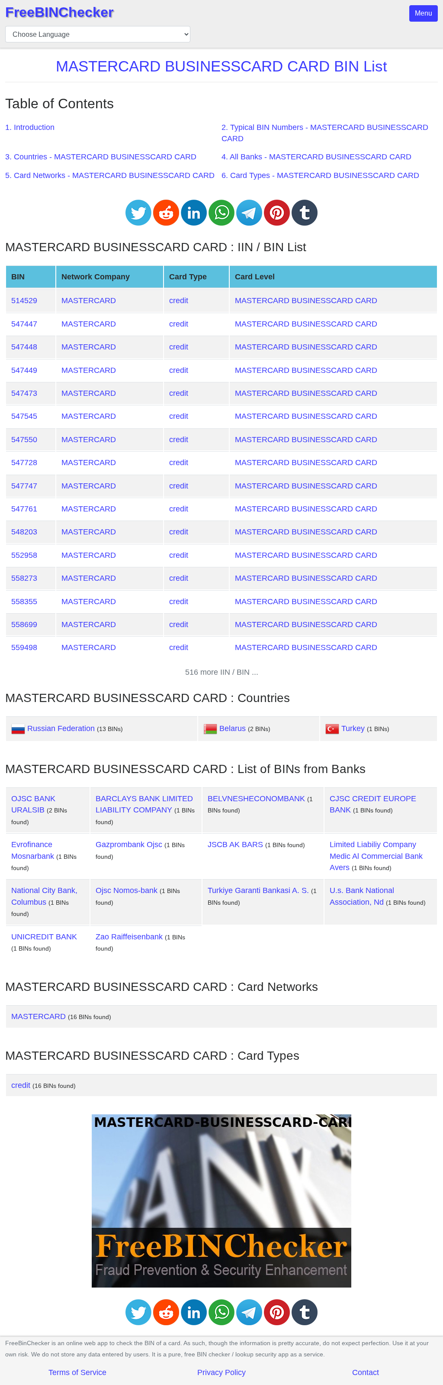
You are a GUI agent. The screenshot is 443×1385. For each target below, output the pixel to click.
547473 (24, 393)
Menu (423, 13)
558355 (24, 601)
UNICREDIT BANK (44, 936)
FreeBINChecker (59, 12)
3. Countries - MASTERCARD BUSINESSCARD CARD (100, 156)
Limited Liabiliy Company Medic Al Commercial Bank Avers (376, 856)
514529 (24, 300)
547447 (24, 324)
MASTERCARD (88, 300)
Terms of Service (77, 1372)
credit (178, 300)
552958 (24, 555)
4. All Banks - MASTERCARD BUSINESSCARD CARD (316, 156)
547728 (24, 462)
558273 (24, 578)
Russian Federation (61, 728)
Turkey (353, 728)
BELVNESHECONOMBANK (256, 798)
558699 (24, 624)
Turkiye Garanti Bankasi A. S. (258, 890)
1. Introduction (30, 127)
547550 (24, 439)
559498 (24, 647)
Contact (365, 1372)
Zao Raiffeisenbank (129, 936)
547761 (24, 509)
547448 (24, 347)
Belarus (232, 728)
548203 (24, 531)
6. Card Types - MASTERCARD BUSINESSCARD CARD (320, 175)
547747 (24, 486)
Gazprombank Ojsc (129, 844)
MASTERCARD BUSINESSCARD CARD (306, 300)
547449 (24, 370)
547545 (24, 416)
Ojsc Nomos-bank (126, 890)
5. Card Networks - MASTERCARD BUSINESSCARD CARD (110, 175)
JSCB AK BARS (235, 844)
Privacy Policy (221, 1372)
